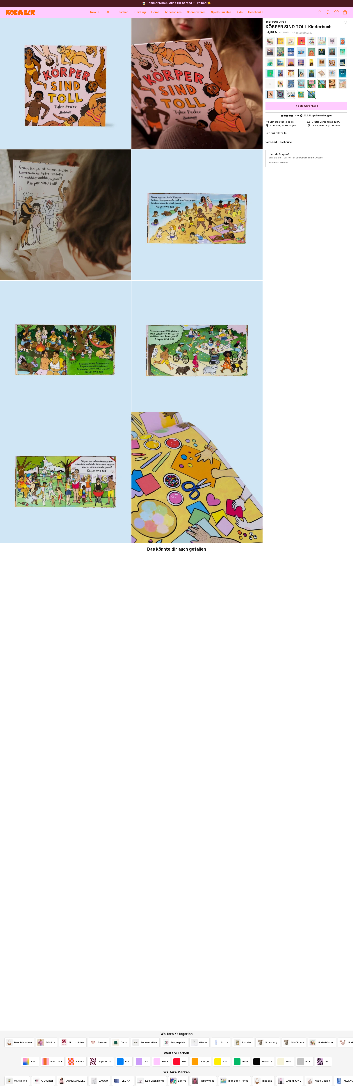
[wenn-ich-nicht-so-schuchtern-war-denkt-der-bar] (311, 52)
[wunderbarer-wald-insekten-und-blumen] (311, 83)
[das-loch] (342, 52)
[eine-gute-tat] (332, 73)
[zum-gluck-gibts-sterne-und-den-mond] (321, 52)
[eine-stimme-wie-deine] (270, 52)
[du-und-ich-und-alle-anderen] (321, 73)
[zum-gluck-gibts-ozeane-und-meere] (301, 94)
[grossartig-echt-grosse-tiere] (332, 83)
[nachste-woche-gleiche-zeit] (342, 62)
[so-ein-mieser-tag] (321, 41)
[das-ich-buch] (342, 41)
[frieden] (280, 52)
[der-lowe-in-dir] (311, 62)
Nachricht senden (278, 163)
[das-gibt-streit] (290, 73)
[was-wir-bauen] (290, 52)
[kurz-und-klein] (321, 62)
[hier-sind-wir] (342, 73)
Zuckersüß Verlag (275, 22)
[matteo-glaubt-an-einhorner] (270, 62)
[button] (122, 12)
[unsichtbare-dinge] (311, 41)
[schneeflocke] (342, 83)
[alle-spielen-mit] (270, 41)
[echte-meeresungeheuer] (280, 94)
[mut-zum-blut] (301, 83)
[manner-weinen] (301, 52)
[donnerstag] (280, 73)
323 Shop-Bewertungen (318, 115)
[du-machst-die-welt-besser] (301, 62)
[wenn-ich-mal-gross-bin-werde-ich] (280, 83)
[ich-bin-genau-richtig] (280, 41)
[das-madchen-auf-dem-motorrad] (290, 62)
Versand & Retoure (278, 142)
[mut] (301, 73)
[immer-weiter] (280, 62)
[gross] (332, 41)
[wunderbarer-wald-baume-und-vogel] (321, 83)
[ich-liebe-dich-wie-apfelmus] (270, 83)
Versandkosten (304, 32)
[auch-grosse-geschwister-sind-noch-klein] (290, 41)
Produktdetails (276, 133)
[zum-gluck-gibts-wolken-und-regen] (311, 94)
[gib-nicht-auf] (301, 41)
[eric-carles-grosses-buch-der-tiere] (290, 94)
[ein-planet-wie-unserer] (311, 73)
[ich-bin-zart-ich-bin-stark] (270, 73)
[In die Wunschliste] (345, 24)
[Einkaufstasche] (345, 12)
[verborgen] (332, 52)
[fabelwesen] (290, 83)
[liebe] (270, 94)
